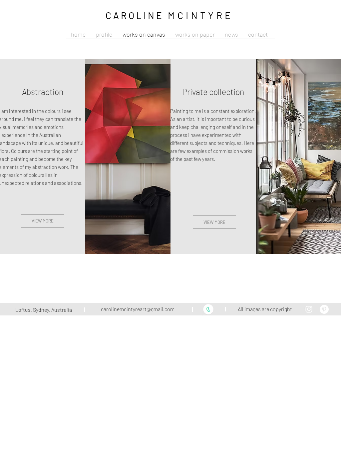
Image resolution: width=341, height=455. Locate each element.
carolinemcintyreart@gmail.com (137, 309)
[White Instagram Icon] (308, 309)
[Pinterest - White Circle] (324, 309)
